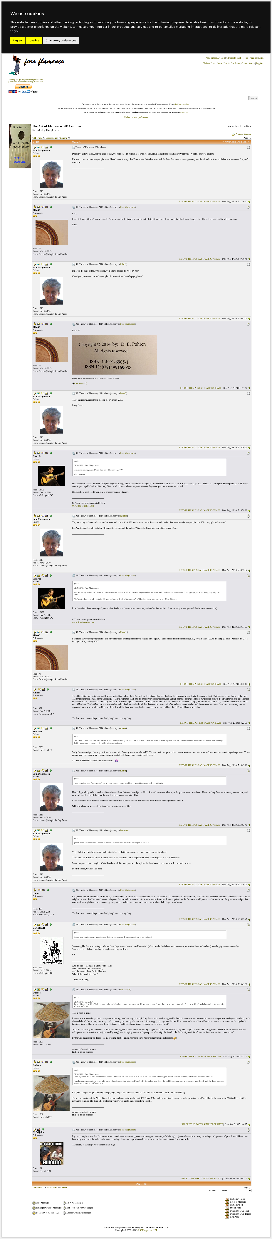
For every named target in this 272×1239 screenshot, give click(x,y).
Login (260, 58)
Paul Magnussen (127, 207)
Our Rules (235, 63)
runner (123, 728)
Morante (124, 830)
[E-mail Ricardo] (38, 452)
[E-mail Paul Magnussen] (38, 147)
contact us (184, 112)
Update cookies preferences (136, 117)
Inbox (219, 63)
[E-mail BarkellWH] (38, 924)
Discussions (51, 138)
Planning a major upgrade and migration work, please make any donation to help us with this (26, 81)
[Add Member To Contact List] (46, 147)
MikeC (123, 264)
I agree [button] (17, 40)
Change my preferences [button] (61, 40)
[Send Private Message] (42, 147)
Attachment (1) (80, 383)
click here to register (181, 104)
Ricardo (123, 515)
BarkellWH (125, 989)
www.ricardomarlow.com (83, 506)
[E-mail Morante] (38, 728)
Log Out (259, 63)
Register (253, 58)
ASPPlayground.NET (147, 1230)
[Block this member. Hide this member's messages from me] (51, 147)
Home (245, 58)
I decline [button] (33, 40)
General (63, 138)
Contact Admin (248, 63)
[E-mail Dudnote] (38, 989)
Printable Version (243, 134)
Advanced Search (233, 58)
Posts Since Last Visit (215, 58)
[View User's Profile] (34, 147)
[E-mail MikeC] (38, 206)
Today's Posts (209, 63)
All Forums (37, 138)
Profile (226, 63)
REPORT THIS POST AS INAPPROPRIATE (199, 201)
